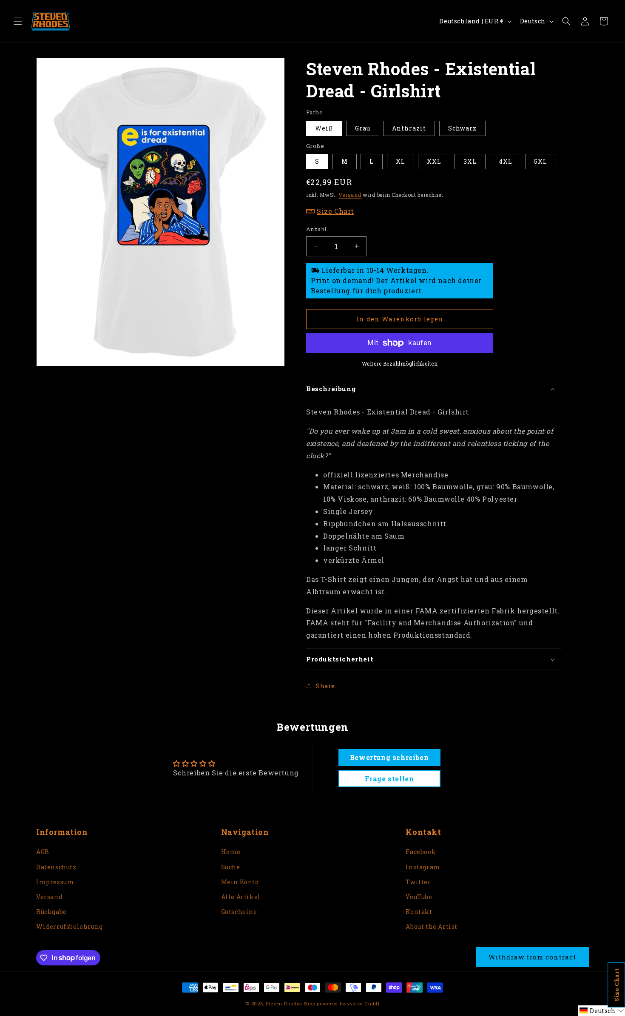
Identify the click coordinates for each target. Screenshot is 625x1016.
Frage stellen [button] (389, 778)
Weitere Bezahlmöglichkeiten (400, 363)
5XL (540, 161)
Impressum (55, 882)
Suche (230, 867)
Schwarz (462, 128)
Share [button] (325, 686)
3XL (470, 161)
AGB (42, 852)
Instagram (423, 867)
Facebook (421, 852)
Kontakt (419, 912)
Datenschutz (56, 867)
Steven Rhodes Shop (290, 1003)
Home (231, 852)
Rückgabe (51, 912)
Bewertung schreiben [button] (389, 757)
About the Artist (431, 926)
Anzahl (316, 229)
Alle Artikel (241, 897)
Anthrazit (409, 128)
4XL (505, 161)
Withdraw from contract (532, 957)
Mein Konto (240, 882)
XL (400, 161)
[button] (18, 21)
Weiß (324, 128)
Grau (362, 128)
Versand (349, 194)
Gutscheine (239, 912)
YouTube (419, 897)
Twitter (418, 882)
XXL (434, 161)
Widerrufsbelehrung (69, 926)
